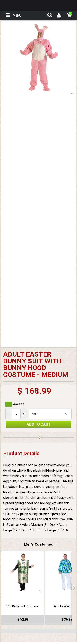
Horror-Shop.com (38, 5)
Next (74, 588)
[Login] (58, 16)
